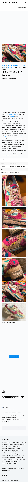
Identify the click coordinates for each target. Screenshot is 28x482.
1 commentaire (12, 78)
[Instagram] (6, 475)
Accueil (3, 65)
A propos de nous (12, 468)
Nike (4, 67)
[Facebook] (2, 475)
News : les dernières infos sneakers (16, 65)
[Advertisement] (14, 25)
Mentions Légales (6, 470)
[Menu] (25, 2)
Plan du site (21, 468)
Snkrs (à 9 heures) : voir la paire (10, 155)
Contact (4, 468)
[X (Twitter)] (4, 475)
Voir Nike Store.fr (14, 356)
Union (12, 116)
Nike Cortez (10, 67)
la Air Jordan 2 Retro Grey (12, 114)
